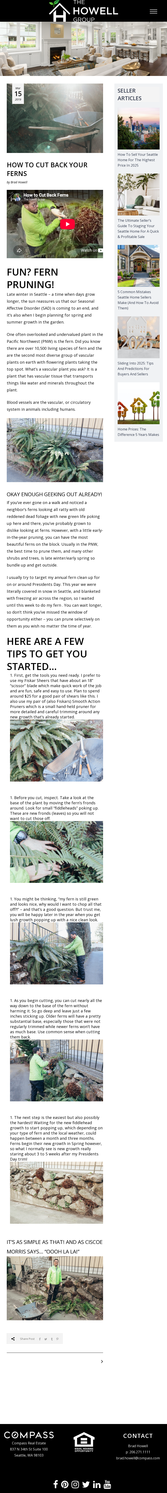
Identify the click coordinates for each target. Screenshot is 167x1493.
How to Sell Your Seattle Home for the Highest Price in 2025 (138, 160)
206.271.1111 (139, 1452)
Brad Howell (19, 182)
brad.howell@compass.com (138, 1458)
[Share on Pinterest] (57, 1338)
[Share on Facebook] (40, 1338)
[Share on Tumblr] (52, 1338)
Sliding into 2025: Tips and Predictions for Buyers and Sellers (136, 368)
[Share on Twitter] (45, 1338)
